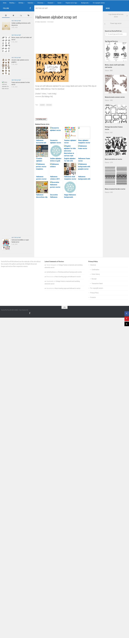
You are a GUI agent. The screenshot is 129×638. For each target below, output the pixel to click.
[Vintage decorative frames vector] (116, 114)
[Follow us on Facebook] (30, 8)
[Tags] (28, 15)
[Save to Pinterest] (126, 318)
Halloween (48, 105)
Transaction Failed (97, 283)
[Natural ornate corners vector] (116, 84)
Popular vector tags (71, 3)
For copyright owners (99, 3)
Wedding (11, 3)
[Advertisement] (72, 13)
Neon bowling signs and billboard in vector (68, 277)
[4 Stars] (39, 96)
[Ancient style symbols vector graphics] (6, 67)
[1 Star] (35, 96)
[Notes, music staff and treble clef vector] (6, 44)
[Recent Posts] (6, 15)
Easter (59, 3)
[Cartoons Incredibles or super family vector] (6, 244)
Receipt (94, 279)
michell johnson (51, 272)
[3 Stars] (38, 96)
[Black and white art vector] (116, 146)
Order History (96, 274)
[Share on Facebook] (126, 313)
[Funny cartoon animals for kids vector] (6, 156)
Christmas (40, 3)
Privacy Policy (94, 293)
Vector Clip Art (41, 8)
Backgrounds (85, 3)
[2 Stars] (37, 96)
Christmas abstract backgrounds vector (70, 272)
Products (93, 297)
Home (4, 3)
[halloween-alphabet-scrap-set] (52, 81)
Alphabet (42, 105)
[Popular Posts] (13, 15)
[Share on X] (126, 324)
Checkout (93, 265)
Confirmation (95, 269)
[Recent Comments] (21, 15)
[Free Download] (41, 120)
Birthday (21, 3)
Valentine (30, 3)
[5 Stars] (40, 96)
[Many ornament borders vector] (116, 176)
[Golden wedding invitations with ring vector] (6, 26)
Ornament (50, 3)
